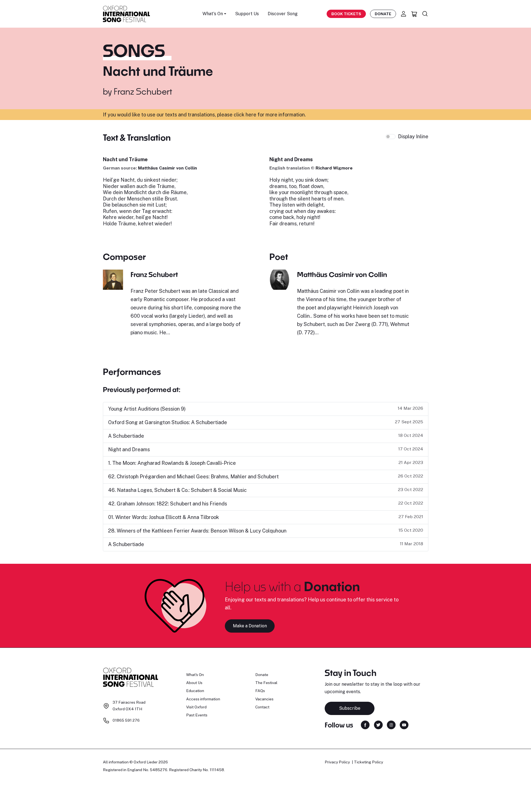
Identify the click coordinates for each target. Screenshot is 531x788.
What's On (195, 674)
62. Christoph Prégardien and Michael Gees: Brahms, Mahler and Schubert (193, 476)
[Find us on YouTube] (404, 724)
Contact (262, 707)
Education (195, 690)
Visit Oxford (196, 707)
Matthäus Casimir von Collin (167, 168)
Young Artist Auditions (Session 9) (147, 409)
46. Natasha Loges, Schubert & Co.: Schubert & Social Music (177, 490)
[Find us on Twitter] (378, 724)
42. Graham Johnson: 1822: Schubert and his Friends (167, 504)
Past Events (196, 715)
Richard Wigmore (334, 168)
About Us (194, 682)
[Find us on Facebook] (365, 724)
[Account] (403, 14)
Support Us (247, 13)
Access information (203, 699)
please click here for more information (261, 115)
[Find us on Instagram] (391, 724)
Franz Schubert (143, 91)
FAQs (260, 690)
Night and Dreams (129, 449)
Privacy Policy (337, 762)
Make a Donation (250, 625)
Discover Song (283, 13)
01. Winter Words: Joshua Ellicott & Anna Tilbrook (163, 517)
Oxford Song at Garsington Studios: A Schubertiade (167, 422)
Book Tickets (346, 14)
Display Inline (413, 136)
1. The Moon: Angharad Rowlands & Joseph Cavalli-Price (172, 463)
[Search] (425, 14)
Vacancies (264, 699)
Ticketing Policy (368, 762)
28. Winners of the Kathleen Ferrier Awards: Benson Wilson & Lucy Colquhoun (197, 531)
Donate (383, 14)
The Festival (266, 682)
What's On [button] (212, 13)
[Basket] (414, 14)
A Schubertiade (126, 436)
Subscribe (349, 708)
